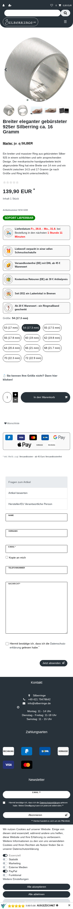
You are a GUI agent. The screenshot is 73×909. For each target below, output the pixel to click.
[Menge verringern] (15, 400)
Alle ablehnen (36, 894)
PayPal (13, 871)
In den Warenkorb (44, 397)
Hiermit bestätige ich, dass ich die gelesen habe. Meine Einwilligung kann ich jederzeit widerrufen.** (38, 804)
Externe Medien (18, 867)
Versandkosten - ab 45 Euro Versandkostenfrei (40, 456)
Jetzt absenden (51, 663)
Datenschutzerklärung (26, 848)
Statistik (13, 859)
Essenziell (15, 855)
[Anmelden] (4, 5)
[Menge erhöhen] (15, 394)
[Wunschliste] (51, 5)
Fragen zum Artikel (19, 482)
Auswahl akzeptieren (36, 901)
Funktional (15, 875)
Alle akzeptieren (36, 886)
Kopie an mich (17, 557)
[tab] (36, 482)
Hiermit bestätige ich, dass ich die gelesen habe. (38, 645)
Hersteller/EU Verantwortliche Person (30, 503)
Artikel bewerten (18, 492)
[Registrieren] (10, 5)
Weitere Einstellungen (16, 879)
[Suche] (65, 13)
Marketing (15, 863)
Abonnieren (35, 814)
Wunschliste (13, 423)
